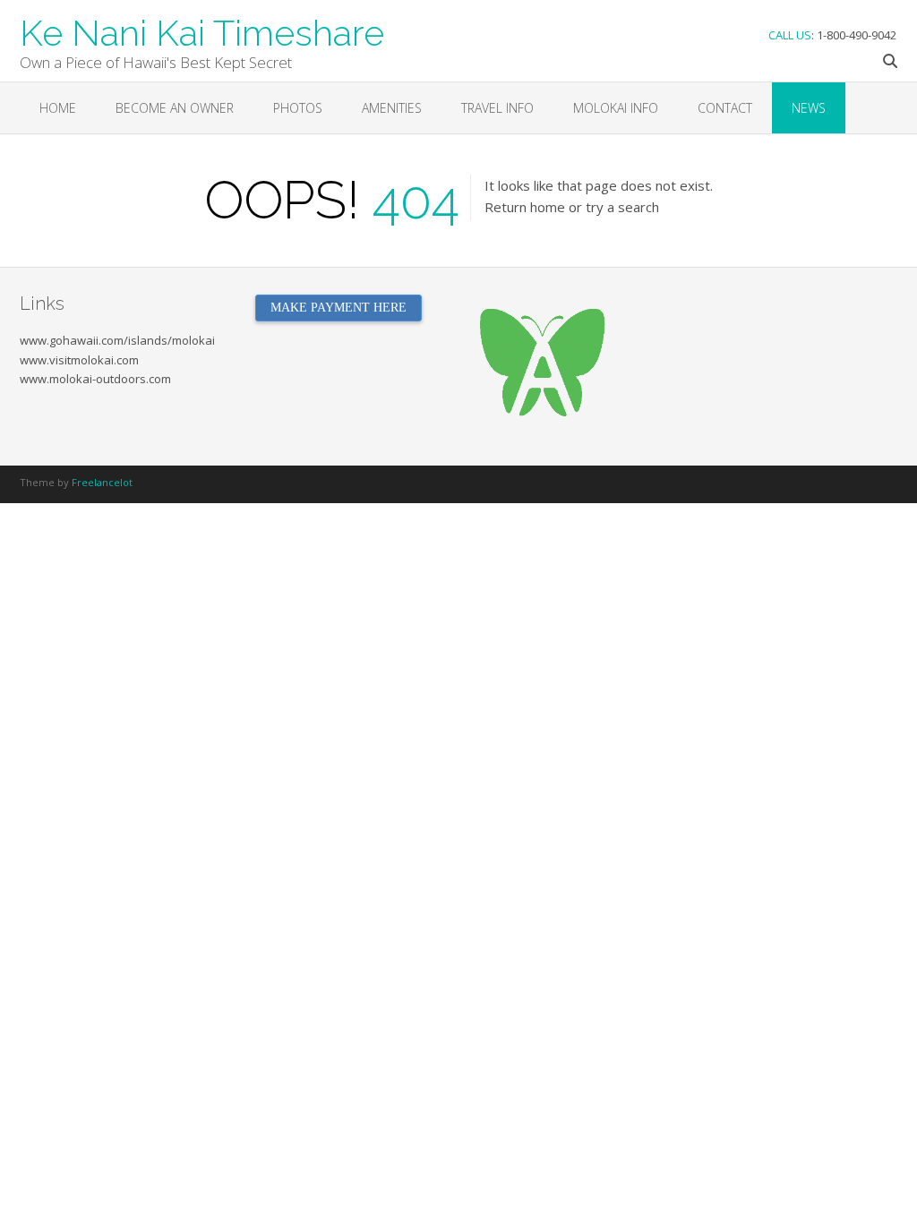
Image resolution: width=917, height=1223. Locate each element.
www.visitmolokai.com (79, 360)
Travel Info (497, 107)
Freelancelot (102, 482)
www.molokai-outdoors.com (95, 379)
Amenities (392, 107)
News (809, 107)
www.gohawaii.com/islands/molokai (117, 340)
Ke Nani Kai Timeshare (202, 31)
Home (57, 107)
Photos (297, 107)
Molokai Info (615, 107)
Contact (725, 107)
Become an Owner (175, 107)
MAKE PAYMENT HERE (338, 307)
